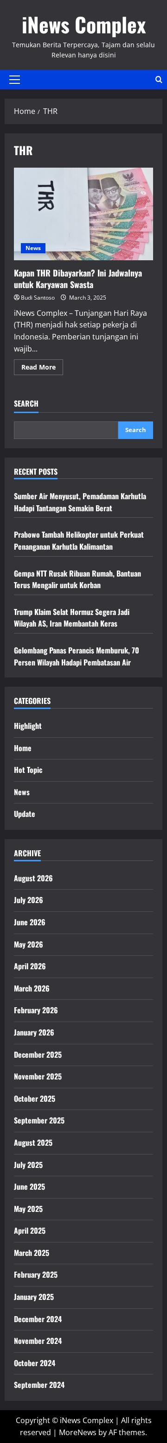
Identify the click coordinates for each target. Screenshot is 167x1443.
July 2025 (28, 1164)
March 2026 (32, 988)
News (33, 248)
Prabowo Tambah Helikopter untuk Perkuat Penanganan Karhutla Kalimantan (79, 540)
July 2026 (28, 899)
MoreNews (77, 1432)
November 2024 (38, 1340)
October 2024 (34, 1362)
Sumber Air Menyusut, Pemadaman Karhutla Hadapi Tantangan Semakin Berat (80, 502)
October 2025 (34, 1098)
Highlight (28, 725)
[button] (15, 79)
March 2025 (31, 1252)
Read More (42, 368)
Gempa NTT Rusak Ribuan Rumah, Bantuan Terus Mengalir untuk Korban (77, 579)
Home (23, 747)
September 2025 (39, 1120)
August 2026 (33, 878)
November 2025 (38, 1076)
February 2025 (36, 1274)
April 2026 (30, 966)
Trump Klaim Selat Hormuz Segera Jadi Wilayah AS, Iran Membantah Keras (71, 617)
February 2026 (36, 1010)
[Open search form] (158, 79)
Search (26, 403)
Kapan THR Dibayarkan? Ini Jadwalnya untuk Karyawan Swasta (83, 214)
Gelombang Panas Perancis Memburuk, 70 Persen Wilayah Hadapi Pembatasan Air (76, 656)
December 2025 (38, 1054)
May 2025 (28, 1208)
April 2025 (29, 1230)
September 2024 (39, 1384)
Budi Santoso (38, 297)
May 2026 (28, 944)
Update (24, 813)
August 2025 (33, 1142)
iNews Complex (84, 24)
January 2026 (34, 1032)
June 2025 (29, 1186)
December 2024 (38, 1318)
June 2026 (29, 922)
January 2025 (34, 1296)
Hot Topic (28, 769)
